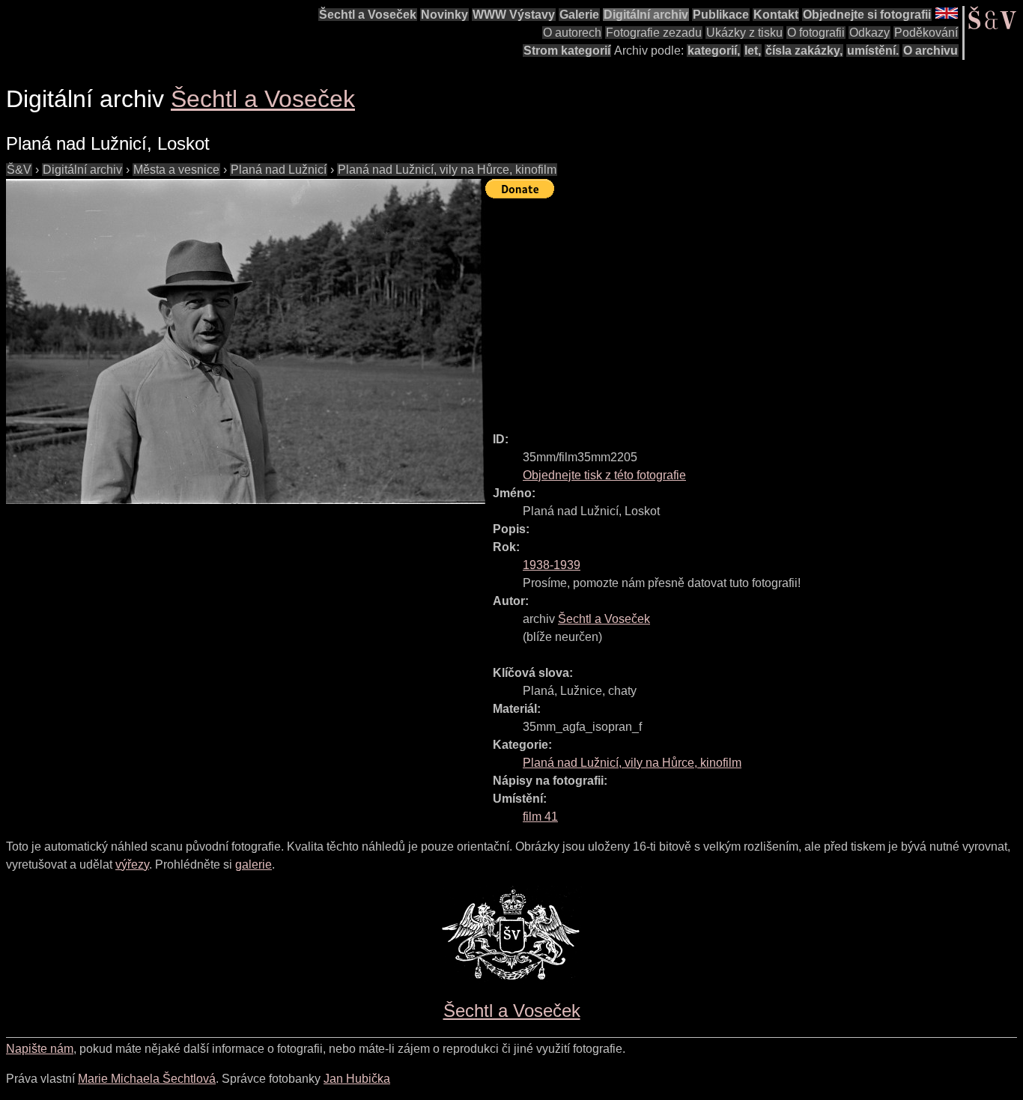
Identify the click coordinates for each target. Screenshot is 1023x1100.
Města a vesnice (176, 169)
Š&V (19, 169)
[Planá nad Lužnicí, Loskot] (245, 341)
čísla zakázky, (804, 50)
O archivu (930, 50)
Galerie (579, 14)
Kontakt (775, 14)
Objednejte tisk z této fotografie (604, 475)
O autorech (572, 32)
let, (752, 50)
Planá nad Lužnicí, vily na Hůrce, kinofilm (447, 169)
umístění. (873, 50)
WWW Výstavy (514, 14)
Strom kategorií (566, 50)
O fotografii (816, 32)
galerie (253, 864)
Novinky (444, 14)
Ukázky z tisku (744, 32)
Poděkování (926, 32)
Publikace (721, 14)
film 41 (540, 816)
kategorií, (713, 50)
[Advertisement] (754, 308)
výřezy (132, 864)
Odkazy (869, 32)
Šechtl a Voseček (367, 14)
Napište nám (39, 1048)
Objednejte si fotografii (867, 14)
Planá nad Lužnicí (279, 169)
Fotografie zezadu (654, 32)
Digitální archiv (646, 14)
